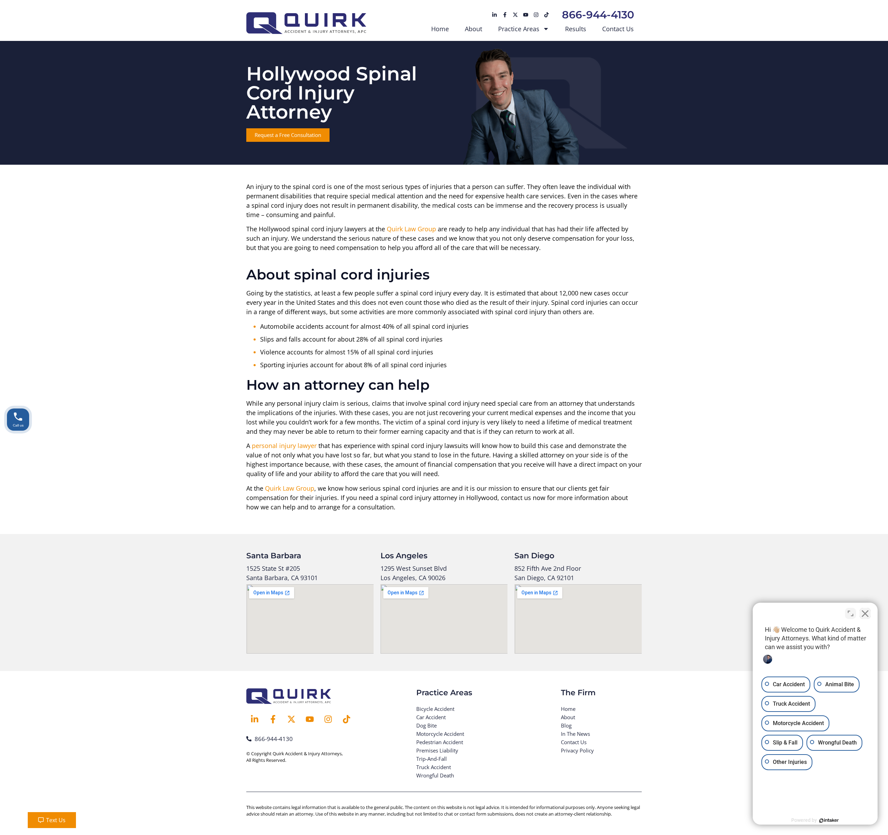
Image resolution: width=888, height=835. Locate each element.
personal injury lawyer (284, 445)
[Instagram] (536, 15)
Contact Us (618, 29)
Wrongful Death (435, 775)
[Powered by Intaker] (829, 820)
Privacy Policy (577, 750)
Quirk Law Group (411, 229)
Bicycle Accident (435, 708)
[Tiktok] (546, 15)
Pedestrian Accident (439, 742)
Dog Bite (426, 725)
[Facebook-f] (505, 15)
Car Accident (431, 717)
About (473, 29)
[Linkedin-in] (494, 15)
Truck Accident (433, 767)
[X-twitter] (515, 15)
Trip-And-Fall (431, 758)
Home (440, 29)
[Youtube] (525, 15)
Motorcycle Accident (440, 733)
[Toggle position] (850, 613)
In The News (575, 733)
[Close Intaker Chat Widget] (865, 613)
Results (575, 29)
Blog (566, 725)
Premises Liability (437, 750)
